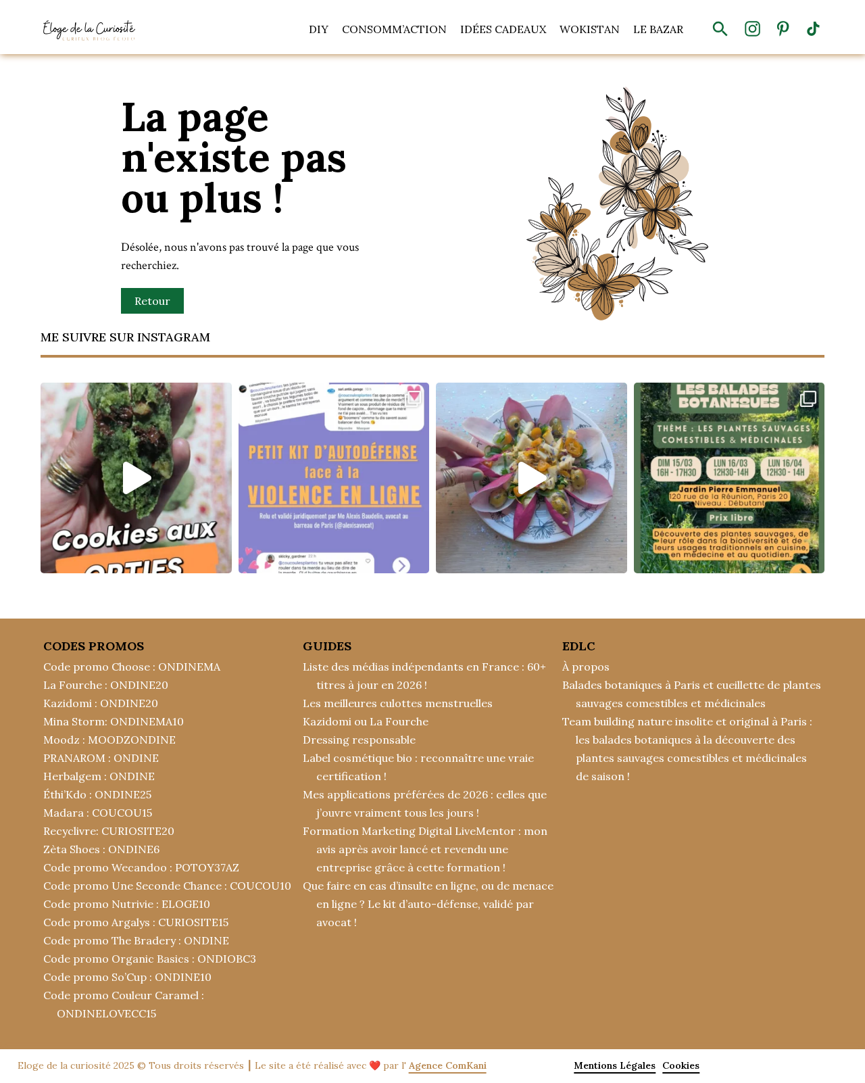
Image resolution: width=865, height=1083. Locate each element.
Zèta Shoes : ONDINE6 (101, 849)
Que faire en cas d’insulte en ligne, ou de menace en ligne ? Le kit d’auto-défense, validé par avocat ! (428, 904)
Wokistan (590, 29)
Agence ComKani (448, 1065)
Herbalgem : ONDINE (99, 776)
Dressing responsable (359, 739)
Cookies (680, 1065)
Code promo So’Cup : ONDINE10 (127, 977)
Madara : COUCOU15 (97, 812)
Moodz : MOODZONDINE (109, 739)
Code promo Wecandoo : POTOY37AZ (141, 867)
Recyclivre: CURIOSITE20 (108, 831)
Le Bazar (658, 29)
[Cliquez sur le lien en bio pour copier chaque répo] (334, 478)
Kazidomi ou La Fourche (365, 721)
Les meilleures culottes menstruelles (398, 703)
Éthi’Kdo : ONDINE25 (97, 794)
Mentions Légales (615, 1065)
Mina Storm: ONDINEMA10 (113, 721)
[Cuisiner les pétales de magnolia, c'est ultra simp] (531, 478)
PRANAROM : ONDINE (101, 758)
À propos (586, 666)
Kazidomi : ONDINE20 (100, 703)
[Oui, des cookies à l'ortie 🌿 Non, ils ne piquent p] (136, 478)
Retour (152, 301)
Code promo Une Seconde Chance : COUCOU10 (167, 885)
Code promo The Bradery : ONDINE (136, 940)
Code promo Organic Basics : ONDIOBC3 (149, 958)
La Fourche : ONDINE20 (105, 685)
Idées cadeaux (503, 29)
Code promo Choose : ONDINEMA (131, 666)
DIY (318, 29)
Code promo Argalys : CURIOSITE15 (135, 922)
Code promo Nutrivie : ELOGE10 (126, 904)
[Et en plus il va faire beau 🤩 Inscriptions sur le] (729, 478)
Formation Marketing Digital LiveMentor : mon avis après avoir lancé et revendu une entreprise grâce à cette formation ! (425, 849)
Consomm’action (394, 29)
